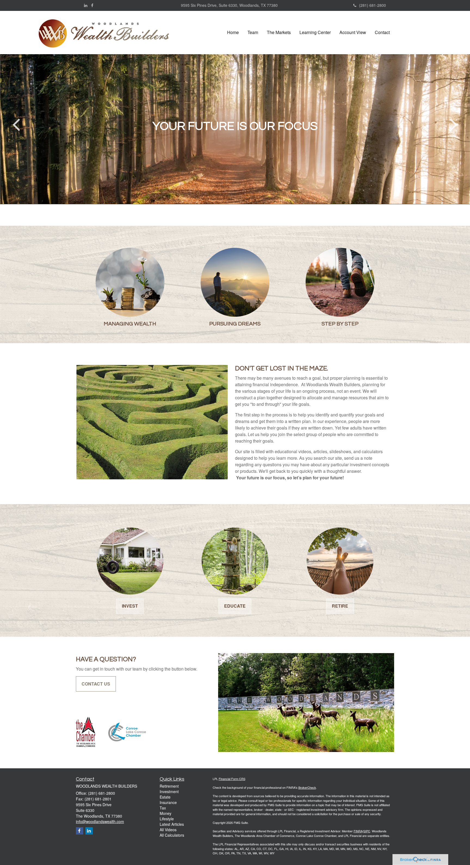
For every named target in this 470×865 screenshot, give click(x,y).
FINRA (358, 831)
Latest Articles (172, 824)
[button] (252, 32)
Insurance (168, 802)
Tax (163, 808)
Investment (169, 791)
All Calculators (172, 835)
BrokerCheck (307, 787)
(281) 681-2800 (372, 5)
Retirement (169, 786)
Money (165, 813)
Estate (165, 797)
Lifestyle (167, 818)
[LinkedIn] (85, 5)
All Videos (168, 829)
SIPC (366, 831)
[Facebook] (92, 5)
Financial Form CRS (232, 778)
